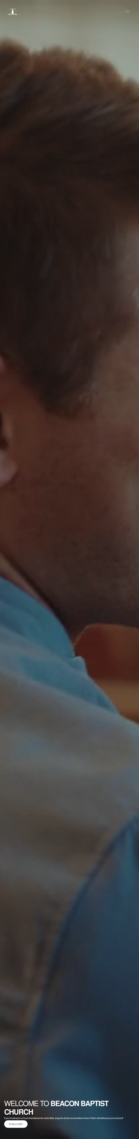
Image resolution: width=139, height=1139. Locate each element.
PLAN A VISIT (16, 1124)
